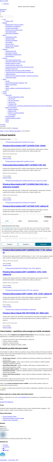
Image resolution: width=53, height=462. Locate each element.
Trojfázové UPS (12, 104)
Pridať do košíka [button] (7, 158)
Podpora (5, 58)
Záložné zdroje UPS (11, 51)
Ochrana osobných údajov (10, 416)
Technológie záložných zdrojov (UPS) (15, 61)
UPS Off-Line (11, 98)
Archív (7, 90)
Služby (4, 35)
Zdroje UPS (8, 95)
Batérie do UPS (12, 111)
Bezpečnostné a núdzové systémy (15, 24)
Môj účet (6, 3)
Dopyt (7, 121)
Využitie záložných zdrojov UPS (14, 65)
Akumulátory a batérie (11, 53)
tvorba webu (11, 460)
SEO (17, 460)
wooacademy (3, 460)
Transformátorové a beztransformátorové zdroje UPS (20, 72)
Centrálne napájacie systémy (13, 118)
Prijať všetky (43, 244)
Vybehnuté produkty (11, 77)
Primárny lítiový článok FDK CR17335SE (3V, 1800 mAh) (26, 313)
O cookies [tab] (46, 221)
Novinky (8, 81)
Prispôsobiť (26, 244)
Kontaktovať (3, 9)
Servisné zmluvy (10, 44)
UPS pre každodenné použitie (16, 97)
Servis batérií (9, 42)
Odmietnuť (9, 244)
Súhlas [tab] (7, 221)
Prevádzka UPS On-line (12, 68)
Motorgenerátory (10, 56)
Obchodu (15, 128)
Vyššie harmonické (10, 74)
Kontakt (5, 91)
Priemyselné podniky (11, 31)
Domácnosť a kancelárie (12, 28)
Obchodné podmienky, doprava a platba (13, 418)
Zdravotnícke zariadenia (12, 33)
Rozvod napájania (10, 116)
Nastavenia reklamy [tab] (33, 221)
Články (4, 79)
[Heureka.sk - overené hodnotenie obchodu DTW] (2, 457)
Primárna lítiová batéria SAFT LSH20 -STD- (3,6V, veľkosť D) (27, 294)
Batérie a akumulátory (11, 84)
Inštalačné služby (10, 38)
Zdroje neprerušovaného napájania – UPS (16, 83)
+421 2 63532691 (22, 397)
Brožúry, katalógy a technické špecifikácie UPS (18, 88)
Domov (2, 131)
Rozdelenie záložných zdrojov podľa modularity (18, 70)
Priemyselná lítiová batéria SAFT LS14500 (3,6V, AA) (24, 165)
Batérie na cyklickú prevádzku (16, 113)
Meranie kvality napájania (12, 46)
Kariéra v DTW (9, 21)
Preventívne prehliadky (12, 40)
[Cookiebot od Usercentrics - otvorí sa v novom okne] (45, 217)
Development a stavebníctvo (13, 26)
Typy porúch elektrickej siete (13, 60)
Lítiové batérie (12, 114)
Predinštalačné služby (11, 37)
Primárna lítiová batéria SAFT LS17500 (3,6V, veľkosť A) (25, 206)
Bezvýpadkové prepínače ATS (13, 54)
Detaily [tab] (20, 221)
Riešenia (5, 23)
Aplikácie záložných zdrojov (13, 63)
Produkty (5, 49)
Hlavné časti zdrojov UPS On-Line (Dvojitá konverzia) (20, 67)
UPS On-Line (11, 102)
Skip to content (4, 1)
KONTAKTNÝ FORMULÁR (6, 402)
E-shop (5, 93)
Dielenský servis (10, 47)
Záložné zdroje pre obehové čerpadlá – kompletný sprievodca (22, 75)
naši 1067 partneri (9, 228)
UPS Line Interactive (13, 100)
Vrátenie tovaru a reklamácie (10, 420)
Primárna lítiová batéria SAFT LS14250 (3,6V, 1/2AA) (24, 146)
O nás (4, 19)
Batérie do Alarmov (13, 109)
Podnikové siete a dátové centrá (14, 30)
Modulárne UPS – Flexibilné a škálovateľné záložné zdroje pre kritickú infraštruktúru (30, 105)
